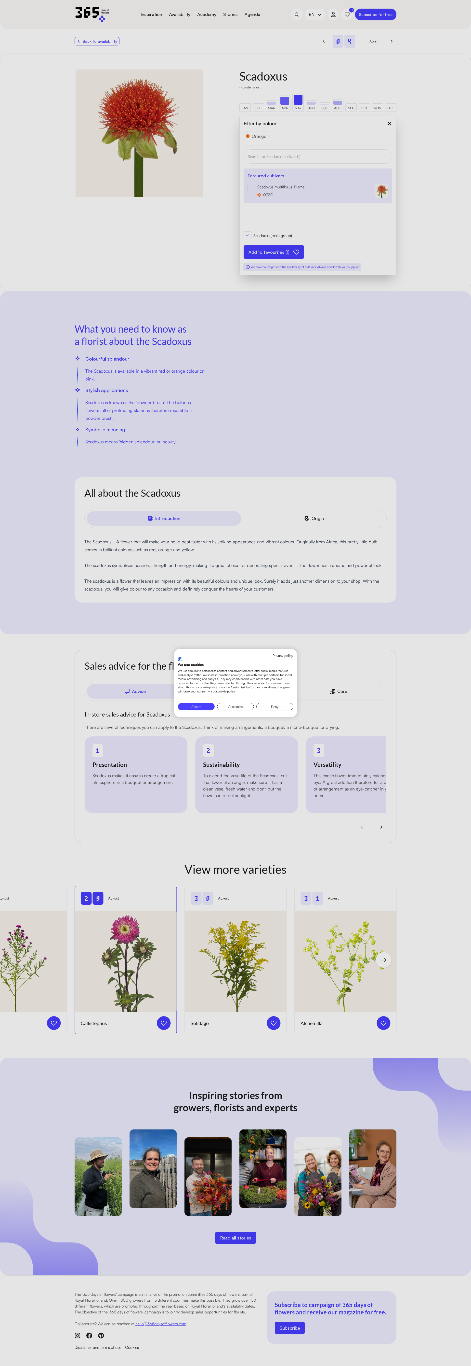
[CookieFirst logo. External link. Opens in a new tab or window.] (180, 659)
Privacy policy (283, 655)
